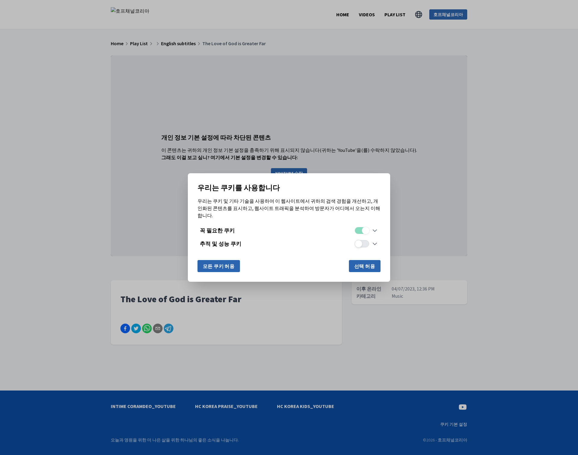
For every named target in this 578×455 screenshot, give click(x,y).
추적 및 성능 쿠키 (220, 243)
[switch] (362, 230)
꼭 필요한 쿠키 (217, 230)
